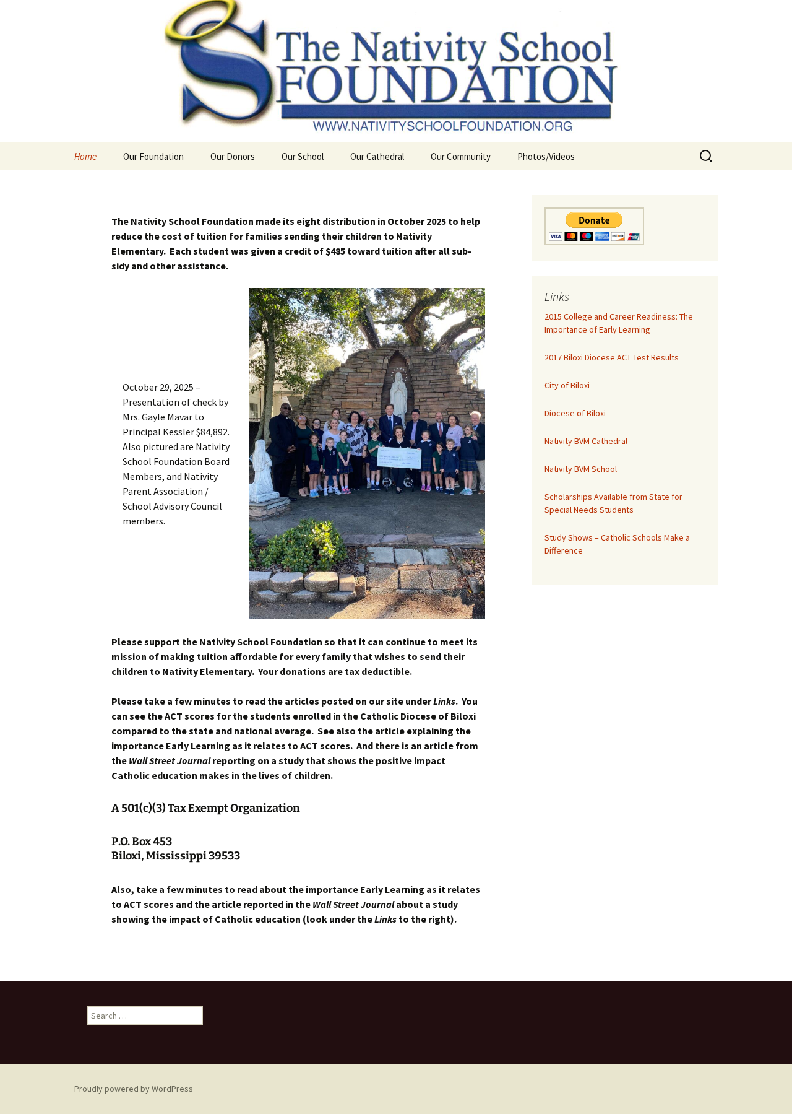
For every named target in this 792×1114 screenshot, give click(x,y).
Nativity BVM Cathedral (585, 440)
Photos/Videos (546, 156)
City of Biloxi (567, 385)
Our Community (461, 156)
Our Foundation (153, 156)
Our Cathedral (377, 156)
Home (85, 156)
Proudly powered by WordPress (133, 1088)
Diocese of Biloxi (575, 413)
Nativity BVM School (580, 468)
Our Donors (232, 156)
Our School (303, 156)
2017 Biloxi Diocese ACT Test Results (611, 357)
